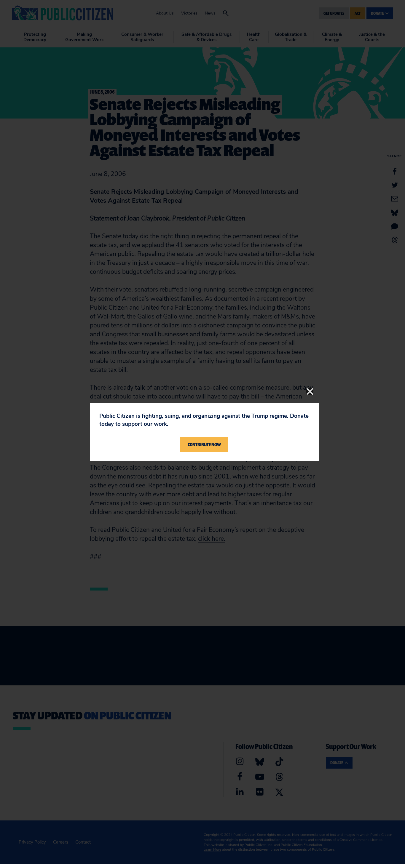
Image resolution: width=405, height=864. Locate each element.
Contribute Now (204, 444)
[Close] (309, 391)
